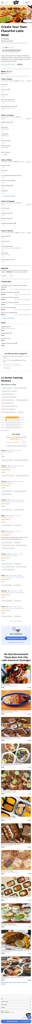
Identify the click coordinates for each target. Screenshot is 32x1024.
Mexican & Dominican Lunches (9, 711)
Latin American (17, 364)
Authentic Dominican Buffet (8, 791)
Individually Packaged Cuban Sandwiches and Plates (15, 950)
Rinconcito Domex (8, 712)
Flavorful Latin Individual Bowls (15, 501)
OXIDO (4, 978)
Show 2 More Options (9, 196)
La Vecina (6, 38)
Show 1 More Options (9, 318)
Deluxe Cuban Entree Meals (8, 817)
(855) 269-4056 (19, 642)
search (6, 360)
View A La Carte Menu (7, 41)
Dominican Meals (5, 684)
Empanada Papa (7, 845)
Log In (27, 2)
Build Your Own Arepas (7, 870)
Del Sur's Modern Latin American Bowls (12, 764)
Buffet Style (7, 367)
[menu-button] (2, 2)
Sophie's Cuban (7, 739)
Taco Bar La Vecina (12, 555)
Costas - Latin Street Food (10, 872)
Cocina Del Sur (7, 765)
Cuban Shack (6, 952)
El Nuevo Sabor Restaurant (10, 685)
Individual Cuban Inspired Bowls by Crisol (12, 977)
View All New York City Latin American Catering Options (14, 983)
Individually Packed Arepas (8, 924)
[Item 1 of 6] (16, 14)
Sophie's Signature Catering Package (11, 737)
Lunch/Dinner (7, 364)
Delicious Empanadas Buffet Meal (10, 844)
